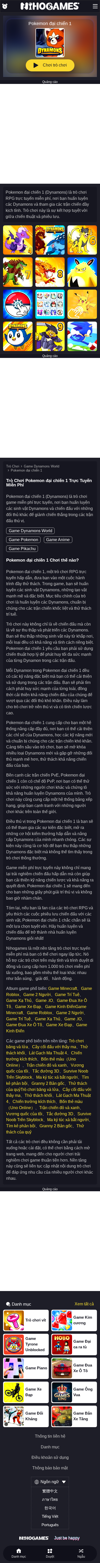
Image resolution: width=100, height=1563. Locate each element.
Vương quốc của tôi (24, 1114)
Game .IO (44, 1000)
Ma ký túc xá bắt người (57, 1077)
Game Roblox (39, 1013)
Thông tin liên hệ (50, 1436)
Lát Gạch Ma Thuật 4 (48, 1053)
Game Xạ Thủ (19, 1000)
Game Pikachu (22, 548)
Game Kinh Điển (60, 1006)
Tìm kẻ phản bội (20, 1126)
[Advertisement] (50, 134)
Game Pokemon (23, 540)
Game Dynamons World (41, 466)
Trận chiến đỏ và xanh (46, 1065)
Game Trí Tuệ (67, 994)
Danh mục (50, 1447)
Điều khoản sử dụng (50, 1458)
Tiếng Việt (50, 1516)
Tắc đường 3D (45, 1071)
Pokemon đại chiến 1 (26, 470)
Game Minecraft (62, 988)
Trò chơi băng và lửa (39, 1089)
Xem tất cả (84, 1304)
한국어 (50, 1508)
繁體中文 (50, 1491)
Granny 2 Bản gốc (48, 1083)
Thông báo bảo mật (50, 1468)
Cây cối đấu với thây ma (54, 1047)
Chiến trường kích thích (34, 1101)
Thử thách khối (38, 1095)
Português (50, 1525)
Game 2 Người (37, 994)
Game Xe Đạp (28, 1006)
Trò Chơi (12, 466)
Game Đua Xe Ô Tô (24, 1025)
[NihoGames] (50, 6)
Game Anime (58, 540)
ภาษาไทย (50, 1500)
